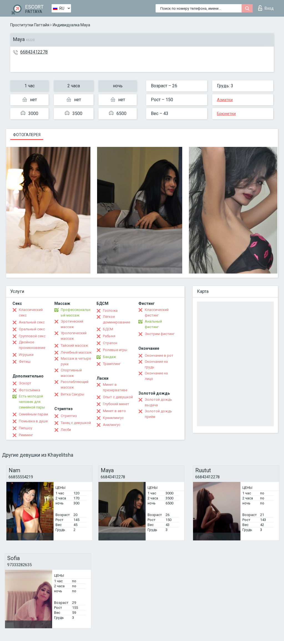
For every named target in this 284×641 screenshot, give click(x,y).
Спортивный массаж (71, 373)
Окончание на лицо (156, 376)
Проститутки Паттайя (29, 25)
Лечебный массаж (76, 352)
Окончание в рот (159, 355)
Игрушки (26, 355)
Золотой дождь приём (158, 414)
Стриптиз (69, 416)
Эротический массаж (72, 324)
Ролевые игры (115, 350)
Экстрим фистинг (159, 334)
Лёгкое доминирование (116, 319)
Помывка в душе (33, 421)
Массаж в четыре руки (76, 361)
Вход (269, 8)
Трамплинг (112, 364)
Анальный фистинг (153, 324)
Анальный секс (32, 322)
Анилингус (111, 425)
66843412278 (34, 52)
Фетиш (25, 361)
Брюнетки (226, 113)
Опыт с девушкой (118, 397)
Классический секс (31, 312)
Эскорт (25, 383)
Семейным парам (33, 414)
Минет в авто (114, 411)
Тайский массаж (74, 345)
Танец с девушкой (76, 423)
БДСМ (108, 329)
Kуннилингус (113, 418)
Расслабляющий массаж (74, 384)
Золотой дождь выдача (158, 402)
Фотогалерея (26, 134)
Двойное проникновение (32, 345)
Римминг (26, 435)
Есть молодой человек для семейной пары (32, 401)
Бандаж (109, 357)
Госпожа (110, 310)
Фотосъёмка (29, 390)
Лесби (66, 430)
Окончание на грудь (156, 364)
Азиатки (225, 99)
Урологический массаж (74, 336)
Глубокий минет (116, 404)
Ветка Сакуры (72, 394)
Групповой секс (32, 336)
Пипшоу (25, 428)
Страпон (110, 343)
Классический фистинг (157, 312)
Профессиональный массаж (75, 312)
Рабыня (109, 336)
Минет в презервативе (115, 387)
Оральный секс (32, 329)
